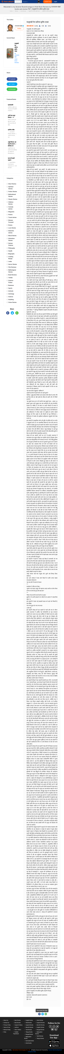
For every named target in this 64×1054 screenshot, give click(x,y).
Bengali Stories (40, 1029)
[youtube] (52, 1029)
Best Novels (17, 1022)
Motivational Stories (12, 195)
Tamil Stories (40, 1036)
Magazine (11, 212)
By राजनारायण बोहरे (17, 55)
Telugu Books (29, 1032)
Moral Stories (12, 235)
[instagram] (53, 1026)
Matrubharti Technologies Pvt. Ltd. (21, 1050)
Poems (10, 214)
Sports (10, 288)
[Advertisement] (12, 325)
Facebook (12, 79)
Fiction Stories (12, 191)
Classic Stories (12, 199)
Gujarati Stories (41, 1022)
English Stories (40, 1027)
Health (10, 251)
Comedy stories (10, 208)
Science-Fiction (11, 281)
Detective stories (11, 232)
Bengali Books (29, 1034)
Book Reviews (12, 275)
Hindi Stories (40, 1020)
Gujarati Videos (18, 1025)
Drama (10, 225)
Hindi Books (29, 1022)
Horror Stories (12, 264)
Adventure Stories (11, 239)
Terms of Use (6, 1027)
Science (10, 296)
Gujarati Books (29, 1025)
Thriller (10, 277)
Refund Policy (6, 1029)
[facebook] (50, 1026)
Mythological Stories (12, 271)
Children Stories (10, 203)
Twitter (13, 84)
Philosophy (11, 248)
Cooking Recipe (10, 257)
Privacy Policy (7, 1025)
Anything (11, 299)
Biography (11, 254)
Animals (10, 291)
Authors (16, 1027)
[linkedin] (55, 1029)
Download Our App (42, 1010)
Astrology (11, 294)
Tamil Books (29, 1029)
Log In (55, 2)
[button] (20, 1)
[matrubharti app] (38, 1)
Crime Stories (12, 302)
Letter (10, 261)
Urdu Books (29, 1043)
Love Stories (12, 228)
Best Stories (17, 1020)
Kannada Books (30, 1040)
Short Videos (17, 1029)
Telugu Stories (40, 1038)
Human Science (10, 244)
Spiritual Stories (10, 188)
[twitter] (57, 1026)
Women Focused (10, 221)
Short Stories (12, 184)
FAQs (4, 1032)
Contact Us (6, 1022)
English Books (29, 1020)
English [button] (25, 1)
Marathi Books (29, 1027)
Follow (19, 28)
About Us (5, 1020)
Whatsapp (12, 89)
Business (11, 285)
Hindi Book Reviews (17, 60)
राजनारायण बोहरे (18, 26)
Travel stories (12, 217)
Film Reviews (12, 267)
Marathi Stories (40, 1025)
